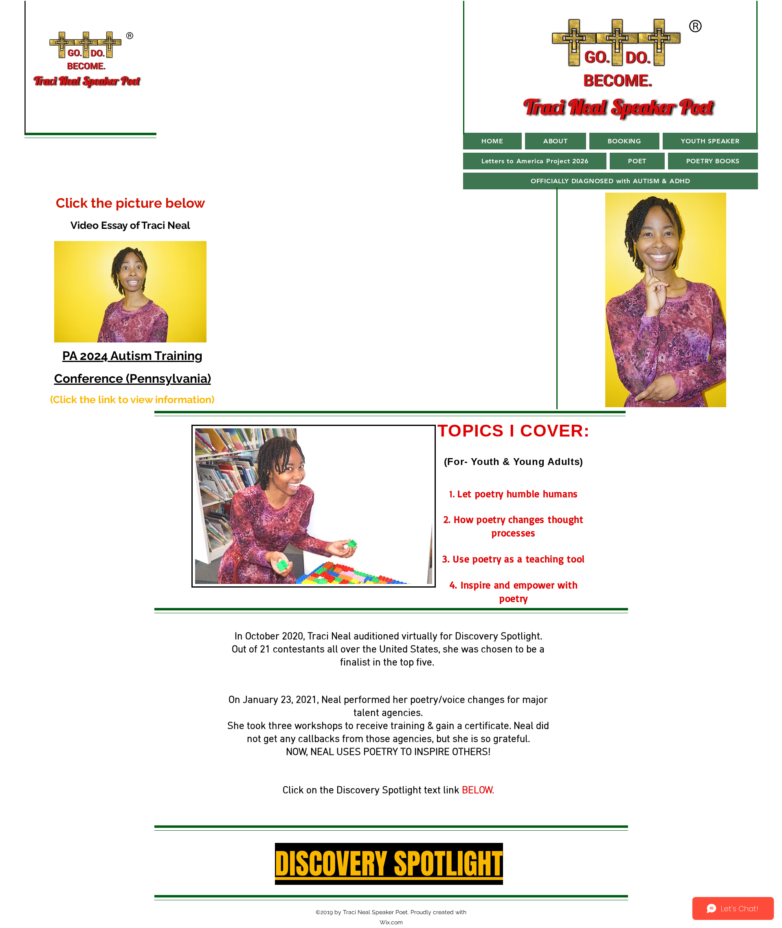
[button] (555, 141)
